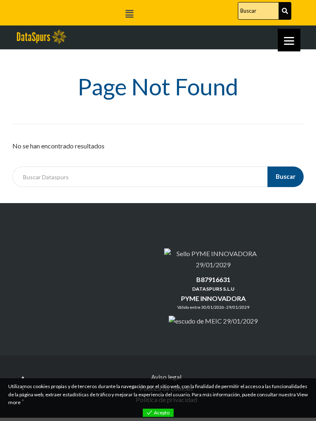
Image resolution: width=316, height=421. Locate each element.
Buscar (285, 176)
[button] (129, 13)
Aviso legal (166, 377)
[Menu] (289, 40)
